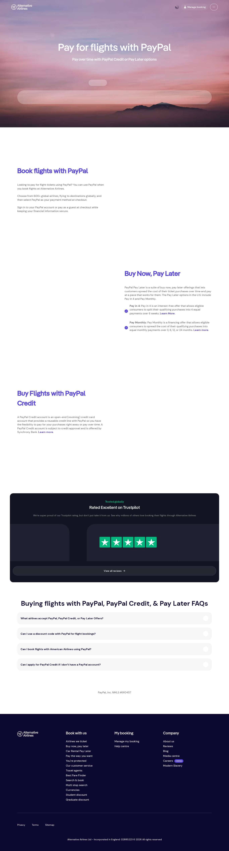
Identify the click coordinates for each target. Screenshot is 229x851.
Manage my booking (126, 741)
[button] (214, 7)
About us (168, 741)
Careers (168, 761)
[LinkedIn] (46, 801)
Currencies (72, 790)
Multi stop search (76, 785)
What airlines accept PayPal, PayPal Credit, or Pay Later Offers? (62, 618)
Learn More (167, 313)
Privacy (21, 824)
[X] (26, 801)
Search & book (75, 780)
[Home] (21, 7)
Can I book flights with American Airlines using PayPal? (56, 649)
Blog (165, 751)
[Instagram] (40, 801)
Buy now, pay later (77, 746)
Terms (35, 824)
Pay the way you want (79, 756)
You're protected (76, 761)
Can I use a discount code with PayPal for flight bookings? (58, 634)
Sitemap (49, 824)
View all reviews (113, 570)
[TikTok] (33, 801)
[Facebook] (20, 801)
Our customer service (79, 765)
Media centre (171, 756)
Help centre (121, 746)
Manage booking (196, 7)
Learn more (200, 330)
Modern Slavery (172, 765)
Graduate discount (77, 799)
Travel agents (74, 770)
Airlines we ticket (76, 741)
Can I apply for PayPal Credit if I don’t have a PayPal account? (61, 664)
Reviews (168, 746)
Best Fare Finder (76, 775)
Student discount (76, 795)
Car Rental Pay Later (78, 751)
